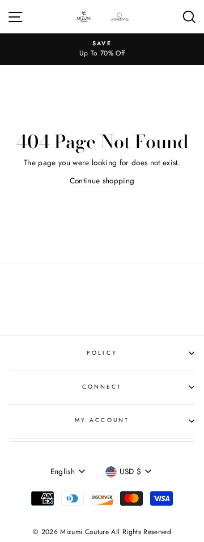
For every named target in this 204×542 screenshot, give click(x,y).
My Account (102, 420)
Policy (102, 353)
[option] (102, 49)
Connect (102, 386)
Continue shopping (102, 180)
